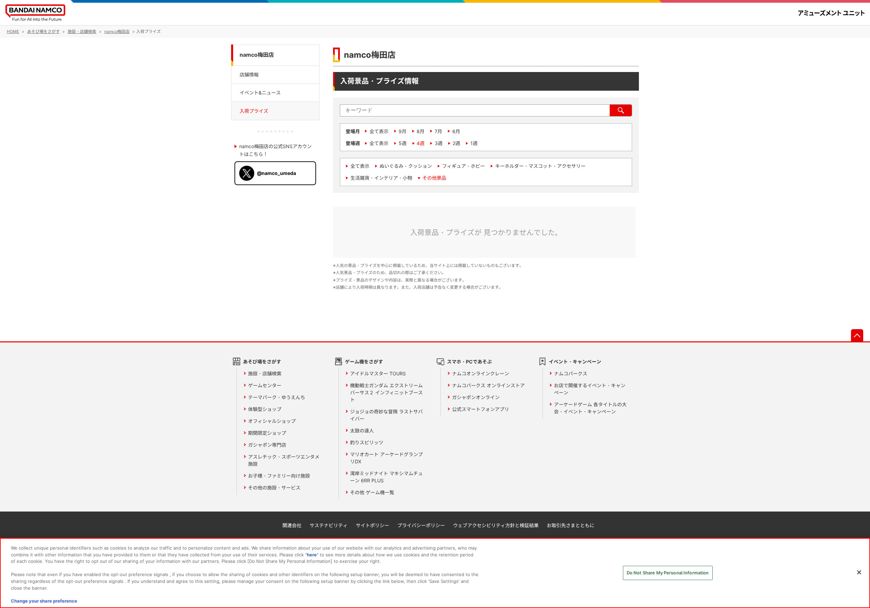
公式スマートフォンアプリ (480, 409)
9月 (402, 131)
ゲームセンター (264, 385)
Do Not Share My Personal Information (668, 572)
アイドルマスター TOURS (378, 373)
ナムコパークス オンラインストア (488, 385)
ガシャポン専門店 (267, 445)
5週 (402, 143)
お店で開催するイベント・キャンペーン (589, 388)
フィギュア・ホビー (463, 166)
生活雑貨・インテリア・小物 (381, 178)
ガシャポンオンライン (476, 397)
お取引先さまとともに (570, 525)
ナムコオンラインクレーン (480, 373)
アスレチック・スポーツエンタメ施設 (283, 460)
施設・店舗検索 (264, 373)
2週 (456, 143)
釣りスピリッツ (366, 442)
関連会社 (291, 525)
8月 (420, 131)
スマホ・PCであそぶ (469, 361)
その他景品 (434, 178)
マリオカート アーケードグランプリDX (386, 457)
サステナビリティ (329, 525)
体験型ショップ (264, 409)
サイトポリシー (372, 525)
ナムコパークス (570, 373)
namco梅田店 (257, 55)
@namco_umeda (276, 173)
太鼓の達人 (362, 430)
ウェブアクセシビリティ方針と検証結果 (496, 525)
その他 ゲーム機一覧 (372, 492)
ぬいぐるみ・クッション (406, 166)
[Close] (859, 572)
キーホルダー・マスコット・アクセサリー (540, 166)
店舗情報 (249, 74)
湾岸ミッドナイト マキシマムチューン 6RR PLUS (386, 476)
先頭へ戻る (857, 335)
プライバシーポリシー (421, 525)
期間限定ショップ (267, 433)
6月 (456, 131)
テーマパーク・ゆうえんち (276, 397)
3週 (438, 143)
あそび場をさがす (262, 361)
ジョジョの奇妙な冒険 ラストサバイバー (386, 415)
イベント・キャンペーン (575, 361)
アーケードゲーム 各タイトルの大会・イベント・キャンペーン (590, 407)
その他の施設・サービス (274, 487)
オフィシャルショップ (272, 421)
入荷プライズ (254, 111)
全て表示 (378, 131)
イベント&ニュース (260, 92)
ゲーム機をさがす (364, 361)
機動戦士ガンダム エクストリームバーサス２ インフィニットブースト (386, 392)
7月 (438, 131)
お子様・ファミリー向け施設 (279, 476)
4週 (420, 143)
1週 (473, 143)
